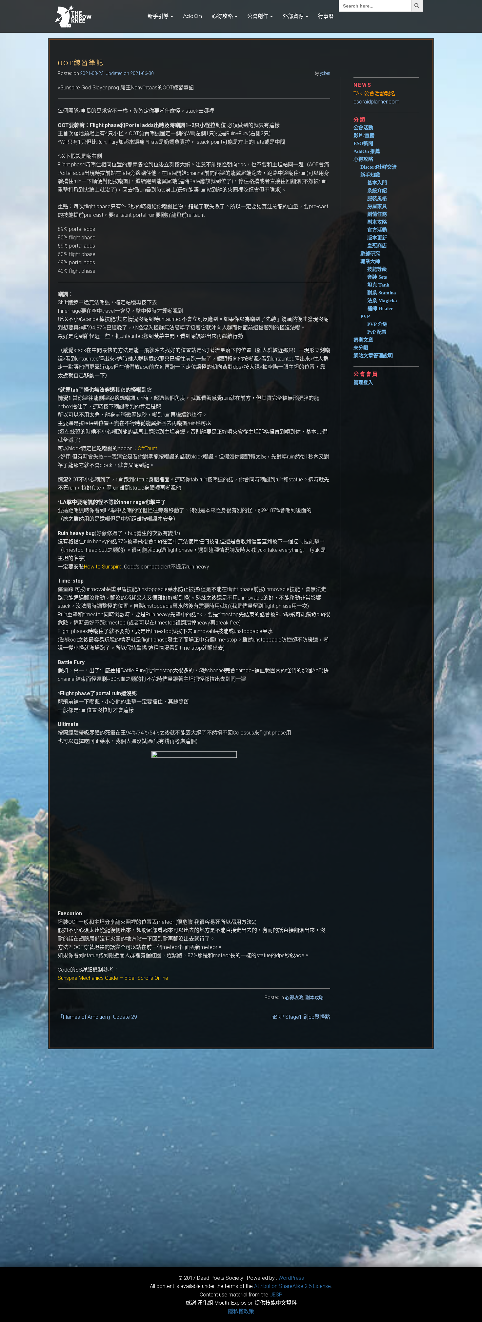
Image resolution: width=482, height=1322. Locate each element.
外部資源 (294, 16)
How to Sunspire (103, 567)
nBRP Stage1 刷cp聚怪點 (300, 1017)
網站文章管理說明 (373, 355)
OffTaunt (147, 448)
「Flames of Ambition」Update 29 (97, 1017)
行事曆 (326, 16)
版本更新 (377, 237)
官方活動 (377, 230)
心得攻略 (223, 16)
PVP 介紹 (377, 324)
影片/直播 (363, 135)
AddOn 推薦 (366, 151)
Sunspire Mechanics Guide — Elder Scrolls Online (113, 978)
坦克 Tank (378, 285)
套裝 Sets (377, 277)
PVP (365, 316)
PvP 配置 (377, 332)
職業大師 (370, 261)
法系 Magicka (382, 300)
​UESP (276, 1295)
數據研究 (370, 253)
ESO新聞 (363, 143)
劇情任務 (377, 214)
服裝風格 (377, 198)
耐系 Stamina (381, 292)
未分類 (360, 347)
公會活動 (363, 127)
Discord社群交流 (378, 167)
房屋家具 (377, 206)
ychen (325, 73)
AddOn (192, 16)
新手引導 (159, 16)
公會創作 (258, 16)
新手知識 (370, 174)
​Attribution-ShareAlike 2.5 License (292, 1286)
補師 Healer (380, 308)
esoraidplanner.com (376, 102)
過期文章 (363, 340)
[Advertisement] (388, 491)
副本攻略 (314, 997)
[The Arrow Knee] (95, 16)
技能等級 (377, 269)
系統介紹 (377, 190)
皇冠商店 (377, 245)
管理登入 (363, 382)
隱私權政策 (241, 1311)
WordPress (291, 1278)
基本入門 (377, 182)
